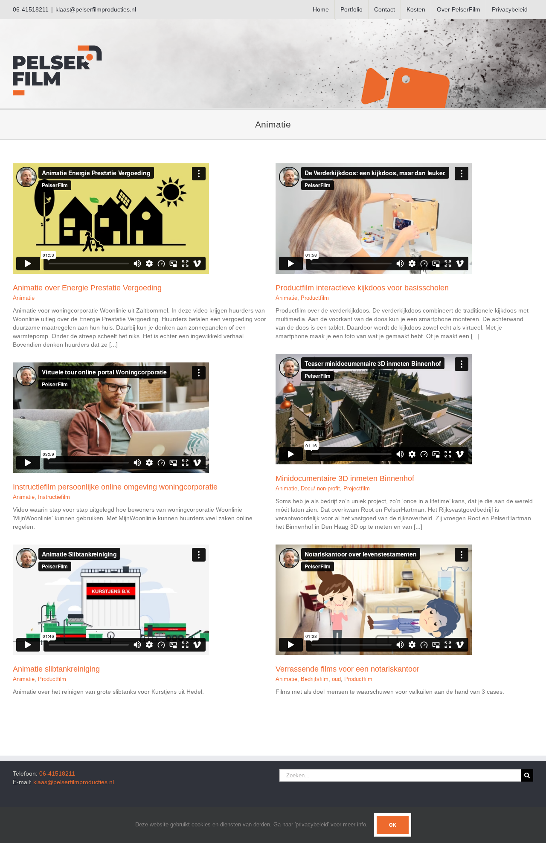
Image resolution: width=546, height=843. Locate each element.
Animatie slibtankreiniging (56, 669)
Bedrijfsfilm (314, 679)
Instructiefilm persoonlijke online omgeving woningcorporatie (115, 487)
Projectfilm (356, 488)
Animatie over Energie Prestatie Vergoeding (87, 288)
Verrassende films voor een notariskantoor (347, 669)
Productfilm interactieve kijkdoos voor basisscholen (362, 288)
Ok (392, 825)
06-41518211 (57, 773)
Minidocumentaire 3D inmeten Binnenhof (345, 478)
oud (336, 679)
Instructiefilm (54, 497)
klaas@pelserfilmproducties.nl (95, 9)
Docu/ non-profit (320, 488)
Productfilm (315, 298)
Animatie (24, 298)
